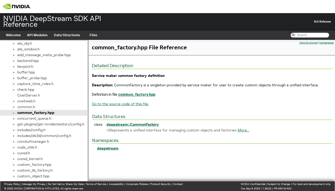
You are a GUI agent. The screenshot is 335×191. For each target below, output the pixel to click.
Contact (178, 184)
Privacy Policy (12, 184)
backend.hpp (28, 60)
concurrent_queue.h (34, 118)
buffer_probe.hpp (32, 78)
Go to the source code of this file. (120, 104)
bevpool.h (25, 66)
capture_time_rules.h (35, 83)
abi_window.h (28, 49)
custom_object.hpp (33, 176)
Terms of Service (96, 184)
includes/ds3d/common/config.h (44, 135)
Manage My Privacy (34, 184)
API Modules (37, 35)
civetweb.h (26, 101)
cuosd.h (23, 153)
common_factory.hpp (35, 112)
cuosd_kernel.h (30, 158)
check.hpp (25, 89)
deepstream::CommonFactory (133, 124)
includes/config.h (31, 130)
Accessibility (116, 184)
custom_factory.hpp (34, 164)
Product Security (160, 184)
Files (93, 35)
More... (243, 130)
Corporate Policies (137, 184)
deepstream (108, 148)
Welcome (13, 35)
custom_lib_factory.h (35, 170)
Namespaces (326, 42)
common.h (26, 106)
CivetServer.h (28, 95)
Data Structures (67, 35)
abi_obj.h (24, 43)
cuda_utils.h (27, 147)
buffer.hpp (26, 72)
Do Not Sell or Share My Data (65, 184)
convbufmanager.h (33, 141)
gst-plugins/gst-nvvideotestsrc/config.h (50, 124)
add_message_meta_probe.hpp (44, 54)
